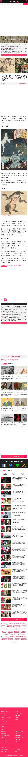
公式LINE (17, 465)
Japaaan (14, 1)
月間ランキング (5, 744)
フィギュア (5, 636)
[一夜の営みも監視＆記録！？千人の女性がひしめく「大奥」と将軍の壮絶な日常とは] (6, 607)
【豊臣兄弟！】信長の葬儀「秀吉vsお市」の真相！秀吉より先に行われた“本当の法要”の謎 (19, 521)
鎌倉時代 (5, 639)
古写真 (3, 726)
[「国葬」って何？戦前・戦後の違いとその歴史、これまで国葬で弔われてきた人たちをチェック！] (7, 370)
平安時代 (24, 623)
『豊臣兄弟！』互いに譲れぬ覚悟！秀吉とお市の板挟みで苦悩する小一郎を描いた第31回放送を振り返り (18, 577)
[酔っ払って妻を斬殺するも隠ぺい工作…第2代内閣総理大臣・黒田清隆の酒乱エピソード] (20, 418)
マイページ (4, 737)
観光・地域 (4, 722)
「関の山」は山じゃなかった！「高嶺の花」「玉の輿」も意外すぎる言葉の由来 (14, 48)
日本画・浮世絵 (18, 713)
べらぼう (11, 631)
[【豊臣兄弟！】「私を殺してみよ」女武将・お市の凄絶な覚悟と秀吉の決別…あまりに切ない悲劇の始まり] (6, 558)
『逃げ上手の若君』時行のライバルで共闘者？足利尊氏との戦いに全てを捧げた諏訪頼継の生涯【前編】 (18, 493)
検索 (27, 1)
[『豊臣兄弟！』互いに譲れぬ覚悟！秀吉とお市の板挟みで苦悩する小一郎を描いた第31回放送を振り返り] (6, 579)
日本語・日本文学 (10, 359)
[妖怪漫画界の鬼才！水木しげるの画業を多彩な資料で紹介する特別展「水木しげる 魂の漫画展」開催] (6, 543)
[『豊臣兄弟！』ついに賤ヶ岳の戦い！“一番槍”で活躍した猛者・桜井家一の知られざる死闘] (6, 600)
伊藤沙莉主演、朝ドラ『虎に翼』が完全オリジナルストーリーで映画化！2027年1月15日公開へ (19, 514)
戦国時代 (11, 623)
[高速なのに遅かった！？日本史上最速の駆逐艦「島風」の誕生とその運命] (7, 418)
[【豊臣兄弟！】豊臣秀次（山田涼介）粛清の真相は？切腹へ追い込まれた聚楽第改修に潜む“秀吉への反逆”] (6, 550)
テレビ (5, 631)
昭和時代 (11, 639)
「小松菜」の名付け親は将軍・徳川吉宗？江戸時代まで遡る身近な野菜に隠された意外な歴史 (13, 52)
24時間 (5, 474)
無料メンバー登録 (19, 737)
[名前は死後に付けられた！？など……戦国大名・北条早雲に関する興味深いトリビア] (20, 402)
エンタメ (17, 722)
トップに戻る (24, 706)
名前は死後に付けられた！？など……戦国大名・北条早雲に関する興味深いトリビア (20, 409)
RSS (24, 465)
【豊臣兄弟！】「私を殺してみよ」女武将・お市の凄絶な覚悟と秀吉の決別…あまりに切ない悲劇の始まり (19, 556)
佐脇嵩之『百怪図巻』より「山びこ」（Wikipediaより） (14, 215)
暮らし (3, 724)
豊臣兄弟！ (12, 636)
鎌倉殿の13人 (14, 642)
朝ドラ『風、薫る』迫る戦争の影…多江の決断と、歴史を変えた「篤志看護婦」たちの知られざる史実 (19, 500)
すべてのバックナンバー (14, 323)
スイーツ (24, 626)
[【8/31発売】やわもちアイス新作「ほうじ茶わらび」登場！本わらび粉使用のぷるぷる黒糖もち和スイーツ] (6, 572)
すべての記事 (5, 711)
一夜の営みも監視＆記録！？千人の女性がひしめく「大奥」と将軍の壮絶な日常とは (18, 605)
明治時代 (23, 631)
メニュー (1, 1)
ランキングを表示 (14, 619)
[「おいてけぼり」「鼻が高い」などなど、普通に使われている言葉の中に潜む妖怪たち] (14, 66)
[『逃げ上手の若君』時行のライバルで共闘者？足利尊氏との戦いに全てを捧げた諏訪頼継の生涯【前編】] (6, 494)
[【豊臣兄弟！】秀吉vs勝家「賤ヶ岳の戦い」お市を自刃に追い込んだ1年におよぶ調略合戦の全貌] (6, 480)
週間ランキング (18, 742)
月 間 (23, 474)
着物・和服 (17, 715)
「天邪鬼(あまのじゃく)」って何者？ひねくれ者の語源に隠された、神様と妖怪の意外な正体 (13, 45)
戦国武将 (10, 626)
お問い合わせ (18, 735)
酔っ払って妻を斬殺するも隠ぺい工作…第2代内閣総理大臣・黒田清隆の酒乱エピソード (20, 425)
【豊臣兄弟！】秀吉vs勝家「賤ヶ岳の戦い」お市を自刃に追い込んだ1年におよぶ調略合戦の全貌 (19, 478)
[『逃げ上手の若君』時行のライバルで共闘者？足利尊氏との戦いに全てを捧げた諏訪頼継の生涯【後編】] (6, 565)
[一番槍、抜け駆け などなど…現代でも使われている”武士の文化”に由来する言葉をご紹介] (20, 386)
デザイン (17, 634)
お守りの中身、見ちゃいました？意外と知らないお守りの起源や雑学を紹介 (20, 376)
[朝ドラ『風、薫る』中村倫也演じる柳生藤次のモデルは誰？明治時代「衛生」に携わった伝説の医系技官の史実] (6, 508)
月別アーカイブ (18, 739)
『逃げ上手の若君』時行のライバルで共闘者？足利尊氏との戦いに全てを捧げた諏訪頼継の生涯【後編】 (18, 563)
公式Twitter (10, 465)
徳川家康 (6, 634)
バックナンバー (14, 55)
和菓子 (16, 719)
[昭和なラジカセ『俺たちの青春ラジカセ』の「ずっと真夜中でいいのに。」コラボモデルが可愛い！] (6, 536)
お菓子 (9, 629)
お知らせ (4, 733)
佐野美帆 (21, 83)
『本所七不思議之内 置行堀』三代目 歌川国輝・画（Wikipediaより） (14, 170)
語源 (17, 359)
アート (3, 713)
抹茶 (12, 634)
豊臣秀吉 (19, 636)
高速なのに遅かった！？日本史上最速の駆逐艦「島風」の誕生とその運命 (7, 424)
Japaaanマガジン (19, 731)
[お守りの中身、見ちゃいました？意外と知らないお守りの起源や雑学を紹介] (20, 370)
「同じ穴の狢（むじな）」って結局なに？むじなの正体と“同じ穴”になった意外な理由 (14, 320)
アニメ (4, 626)
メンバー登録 (25, 3)
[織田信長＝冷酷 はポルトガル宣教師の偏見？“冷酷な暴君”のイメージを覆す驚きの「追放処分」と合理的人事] (6, 593)
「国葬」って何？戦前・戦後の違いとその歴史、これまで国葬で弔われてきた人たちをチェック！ (7, 377)
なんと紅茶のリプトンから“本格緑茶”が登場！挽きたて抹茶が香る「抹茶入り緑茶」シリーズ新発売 (19, 584)
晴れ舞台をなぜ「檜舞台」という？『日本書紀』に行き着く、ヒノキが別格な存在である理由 (13, 316)
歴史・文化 (3, 83)
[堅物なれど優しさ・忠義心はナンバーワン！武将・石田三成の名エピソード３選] (7, 402)
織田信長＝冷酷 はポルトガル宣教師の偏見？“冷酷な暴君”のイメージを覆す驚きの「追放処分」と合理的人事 (19, 591)
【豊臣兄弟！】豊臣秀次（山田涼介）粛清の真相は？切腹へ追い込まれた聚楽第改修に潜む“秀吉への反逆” (19, 549)
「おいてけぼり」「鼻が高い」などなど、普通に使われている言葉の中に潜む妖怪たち (14, 78)
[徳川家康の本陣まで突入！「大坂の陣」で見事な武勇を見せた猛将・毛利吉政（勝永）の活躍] (7, 386)
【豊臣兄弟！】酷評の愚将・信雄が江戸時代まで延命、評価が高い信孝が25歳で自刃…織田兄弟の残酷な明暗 (18, 528)
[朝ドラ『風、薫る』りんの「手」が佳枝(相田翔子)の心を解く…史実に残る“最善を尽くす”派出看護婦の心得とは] (6, 614)
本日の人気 (4, 742)
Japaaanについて (19, 733)
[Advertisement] (14, 20)
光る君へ (18, 639)
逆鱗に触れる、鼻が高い (11, 265)
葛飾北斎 (24, 639)
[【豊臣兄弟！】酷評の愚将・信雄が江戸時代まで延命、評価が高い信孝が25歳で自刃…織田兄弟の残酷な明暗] (6, 529)
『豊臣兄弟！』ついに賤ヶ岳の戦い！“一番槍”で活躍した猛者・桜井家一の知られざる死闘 (19, 598)
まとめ (16, 711)
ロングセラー (17, 626)
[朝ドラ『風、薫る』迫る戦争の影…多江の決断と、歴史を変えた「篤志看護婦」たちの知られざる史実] (6, 501)
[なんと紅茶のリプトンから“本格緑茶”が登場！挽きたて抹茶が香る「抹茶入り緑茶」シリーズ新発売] (6, 586)
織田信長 (17, 631)
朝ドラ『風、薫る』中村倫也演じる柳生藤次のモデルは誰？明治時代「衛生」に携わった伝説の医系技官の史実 (18, 507)
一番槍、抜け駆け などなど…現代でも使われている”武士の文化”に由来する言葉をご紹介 (20, 393)
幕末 (14, 629)
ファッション (5, 715)
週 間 (14, 474)
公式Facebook (4, 465)
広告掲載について (6, 735)
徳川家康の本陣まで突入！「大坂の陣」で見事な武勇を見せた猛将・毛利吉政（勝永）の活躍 (7, 393)
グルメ (3, 719)
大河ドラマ (17, 623)
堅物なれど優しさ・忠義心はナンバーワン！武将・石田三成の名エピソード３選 (7, 408)
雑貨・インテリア (6, 717)
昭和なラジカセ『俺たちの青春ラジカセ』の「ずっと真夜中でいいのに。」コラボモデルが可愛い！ (18, 535)
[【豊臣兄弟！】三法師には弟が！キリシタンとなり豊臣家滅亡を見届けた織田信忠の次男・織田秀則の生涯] (6, 487)
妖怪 (3, 359)
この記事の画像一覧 (14, 356)
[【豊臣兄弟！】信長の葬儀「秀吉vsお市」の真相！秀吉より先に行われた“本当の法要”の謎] (6, 522)
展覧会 (25, 636)
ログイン (21, 3)
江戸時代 (4, 623)
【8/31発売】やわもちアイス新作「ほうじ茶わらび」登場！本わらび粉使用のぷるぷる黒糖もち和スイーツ (19, 570)
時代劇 (24, 629)
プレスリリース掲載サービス (13, 456)
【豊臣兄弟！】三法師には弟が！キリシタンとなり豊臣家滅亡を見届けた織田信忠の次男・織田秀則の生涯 (18, 486)
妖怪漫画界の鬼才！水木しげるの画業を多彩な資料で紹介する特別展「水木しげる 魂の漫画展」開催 (18, 542)
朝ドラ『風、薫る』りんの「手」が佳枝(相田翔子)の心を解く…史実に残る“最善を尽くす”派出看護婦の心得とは (19, 613)
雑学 (4, 629)
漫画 (19, 629)
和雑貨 (16, 717)
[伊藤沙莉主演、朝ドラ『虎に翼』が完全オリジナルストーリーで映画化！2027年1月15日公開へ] (6, 515)
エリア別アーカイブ (6, 739)
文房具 (23, 634)
